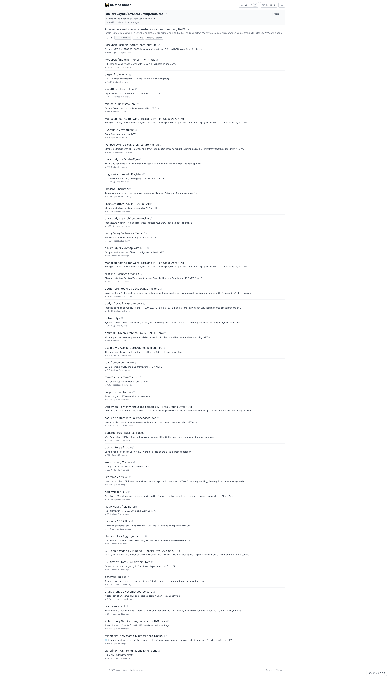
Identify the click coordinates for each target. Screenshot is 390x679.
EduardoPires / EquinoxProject (124, 432)
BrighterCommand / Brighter (123, 174)
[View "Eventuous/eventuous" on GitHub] (136, 130)
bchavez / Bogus (115, 576)
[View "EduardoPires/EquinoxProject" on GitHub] (145, 433)
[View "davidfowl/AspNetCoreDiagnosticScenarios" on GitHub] (164, 348)
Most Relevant (123, 38)
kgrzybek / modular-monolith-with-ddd (130, 59)
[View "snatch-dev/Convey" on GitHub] (134, 462)
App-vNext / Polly (116, 491)
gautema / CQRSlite (117, 521)
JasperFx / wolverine (118, 392)
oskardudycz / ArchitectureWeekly (127, 218)
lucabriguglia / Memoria (120, 506)
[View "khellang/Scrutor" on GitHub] (129, 189)
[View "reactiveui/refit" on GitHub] (127, 606)
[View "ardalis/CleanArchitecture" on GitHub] (141, 274)
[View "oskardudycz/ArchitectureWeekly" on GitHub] (150, 218)
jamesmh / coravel (116, 477)
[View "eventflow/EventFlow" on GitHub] (136, 89)
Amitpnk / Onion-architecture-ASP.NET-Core (134, 333)
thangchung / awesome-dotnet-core (128, 591)
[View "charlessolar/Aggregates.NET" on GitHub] (146, 536)
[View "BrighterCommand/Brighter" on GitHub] (143, 174)
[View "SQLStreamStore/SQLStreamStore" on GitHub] (152, 562)
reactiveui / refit (115, 606)
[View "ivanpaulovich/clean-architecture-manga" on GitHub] (160, 144)
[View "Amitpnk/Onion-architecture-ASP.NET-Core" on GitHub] (164, 333)
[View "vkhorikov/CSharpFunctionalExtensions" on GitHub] (159, 650)
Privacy (269, 670)
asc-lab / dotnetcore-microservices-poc (130, 418)
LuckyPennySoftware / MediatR (125, 233)
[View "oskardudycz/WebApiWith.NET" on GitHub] (148, 248)
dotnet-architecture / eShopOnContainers (132, 288)
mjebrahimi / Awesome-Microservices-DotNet (134, 635)
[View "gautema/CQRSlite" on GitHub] (132, 521)
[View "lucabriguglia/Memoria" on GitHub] (136, 506)
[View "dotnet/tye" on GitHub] (122, 318)
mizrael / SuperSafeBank (120, 104)
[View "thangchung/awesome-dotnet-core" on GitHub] (154, 591)
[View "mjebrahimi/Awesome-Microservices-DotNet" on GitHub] (165, 636)
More (276, 13)
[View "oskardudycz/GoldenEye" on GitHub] (139, 159)
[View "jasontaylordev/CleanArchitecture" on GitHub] (151, 204)
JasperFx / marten (117, 74)
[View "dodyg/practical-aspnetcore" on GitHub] (144, 303)
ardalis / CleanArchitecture (122, 273)
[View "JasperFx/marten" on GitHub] (130, 74)
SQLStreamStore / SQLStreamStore (128, 562)
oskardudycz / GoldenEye (121, 159)
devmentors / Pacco (118, 447)
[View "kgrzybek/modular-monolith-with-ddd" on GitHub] (157, 59)
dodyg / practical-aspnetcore (123, 303)
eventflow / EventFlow (119, 89)
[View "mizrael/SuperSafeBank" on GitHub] (138, 104)
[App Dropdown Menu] (281, 5)
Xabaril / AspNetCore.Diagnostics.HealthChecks (136, 621)
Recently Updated (154, 38)
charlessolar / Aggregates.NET (124, 536)
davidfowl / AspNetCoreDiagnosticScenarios (133, 347)
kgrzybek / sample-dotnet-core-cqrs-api (131, 44)
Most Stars (138, 38)
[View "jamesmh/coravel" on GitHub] (130, 477)
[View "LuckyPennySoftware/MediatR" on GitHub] (147, 233)
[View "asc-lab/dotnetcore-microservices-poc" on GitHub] (158, 418)
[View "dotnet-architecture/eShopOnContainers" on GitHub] (161, 288)
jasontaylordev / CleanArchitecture (127, 203)
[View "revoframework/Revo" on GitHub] (135, 362)
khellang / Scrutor (116, 188)
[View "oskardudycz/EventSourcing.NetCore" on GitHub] (165, 14)
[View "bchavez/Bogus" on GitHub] (128, 577)
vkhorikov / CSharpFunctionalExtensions (131, 650)
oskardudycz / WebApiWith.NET (125, 248)
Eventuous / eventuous (119, 129)
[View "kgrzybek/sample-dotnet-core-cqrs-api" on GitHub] (159, 45)
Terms (279, 670)
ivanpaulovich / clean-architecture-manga (132, 144)
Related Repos (120, 5)
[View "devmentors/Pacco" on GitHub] (132, 447)
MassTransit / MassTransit (121, 377)
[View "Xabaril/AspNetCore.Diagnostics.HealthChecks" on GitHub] (168, 621)
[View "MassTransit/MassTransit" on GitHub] (140, 377)
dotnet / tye (112, 318)
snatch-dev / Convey (118, 462)
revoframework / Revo (119, 362)
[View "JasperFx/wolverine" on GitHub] (133, 392)
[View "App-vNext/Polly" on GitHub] (129, 492)
